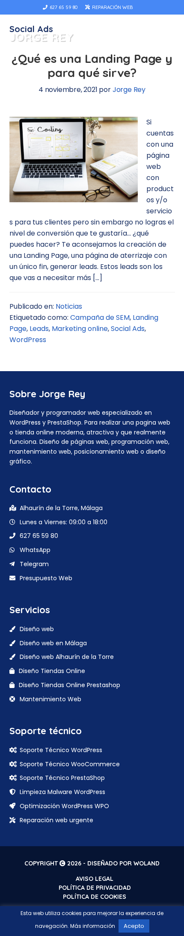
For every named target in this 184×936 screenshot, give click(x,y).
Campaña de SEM (100, 317)
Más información (92, 926)
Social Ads (128, 329)
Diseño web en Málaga (53, 643)
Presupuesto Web (46, 578)
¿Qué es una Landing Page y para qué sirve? (92, 65)
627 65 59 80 (62, 7)
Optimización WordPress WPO (64, 806)
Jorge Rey (41, 37)
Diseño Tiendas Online (52, 671)
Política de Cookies (94, 897)
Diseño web (37, 629)
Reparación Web (112, 7)
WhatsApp (35, 550)
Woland (147, 863)
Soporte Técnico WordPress (61, 750)
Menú (164, 37)
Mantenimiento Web (50, 699)
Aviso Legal (94, 879)
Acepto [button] (134, 926)
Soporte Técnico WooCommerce (70, 764)
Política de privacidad (95, 888)
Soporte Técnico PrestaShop (62, 778)
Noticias (69, 306)
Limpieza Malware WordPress (62, 792)
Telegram (34, 564)
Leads (39, 329)
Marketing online (80, 329)
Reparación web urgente (56, 820)
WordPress (27, 340)
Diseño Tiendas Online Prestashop (69, 685)
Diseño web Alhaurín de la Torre (67, 657)
